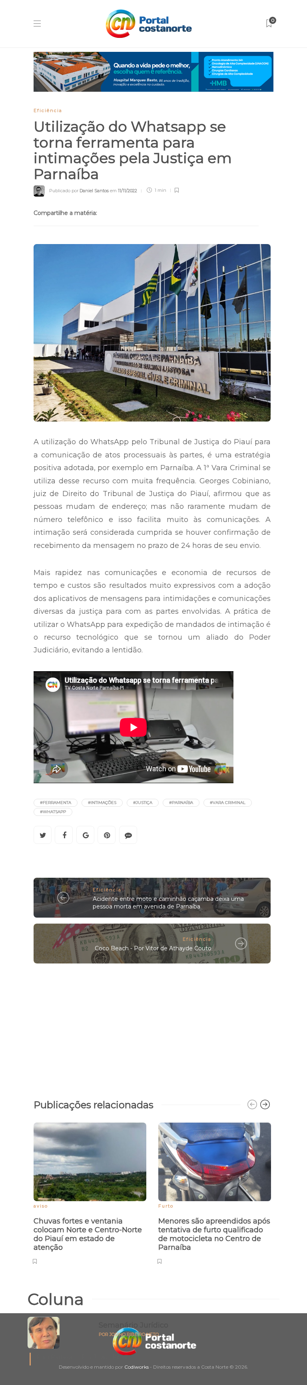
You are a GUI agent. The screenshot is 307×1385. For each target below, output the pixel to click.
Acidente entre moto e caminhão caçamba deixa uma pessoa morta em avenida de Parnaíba (168, 902)
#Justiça (142, 802)
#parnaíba (181, 802)
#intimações (102, 802)
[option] (90, 1192)
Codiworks (136, 1367)
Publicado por (79, 190)
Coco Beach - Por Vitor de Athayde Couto (153, 948)
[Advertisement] (152, 1027)
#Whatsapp (53, 811)
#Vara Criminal (227, 802)
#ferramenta (55, 802)
